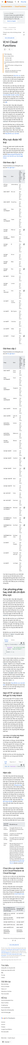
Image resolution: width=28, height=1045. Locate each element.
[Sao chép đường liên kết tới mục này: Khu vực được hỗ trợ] (7, 143)
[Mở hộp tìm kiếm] (15, 2)
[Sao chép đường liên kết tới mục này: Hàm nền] (12, 773)
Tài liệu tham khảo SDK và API (8, 970)
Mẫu (2, 972)
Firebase (5, 27)
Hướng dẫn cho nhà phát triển (8, 968)
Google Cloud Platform (6, 1029)
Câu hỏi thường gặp (5, 1012)
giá (6, 102)
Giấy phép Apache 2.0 (6, 952)
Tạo (15, 29)
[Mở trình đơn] (2, 2)
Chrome (3, 1024)
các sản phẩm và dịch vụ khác (11, 95)
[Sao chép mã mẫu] (24, 643)
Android (3, 1022)
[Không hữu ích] (24, 35)
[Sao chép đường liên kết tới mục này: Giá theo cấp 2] (17, 349)
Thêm (20, 762)
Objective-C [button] (13, 762)
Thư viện (3, 975)
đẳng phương (18, 785)
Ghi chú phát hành (5, 1007)
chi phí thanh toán (19, 894)
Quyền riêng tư (11, 1038)
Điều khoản (3, 1038)
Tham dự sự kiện (5, 993)
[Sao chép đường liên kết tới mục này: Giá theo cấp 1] (17, 163)
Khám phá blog (4, 984)
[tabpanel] (14, 649)
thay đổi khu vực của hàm (12, 133)
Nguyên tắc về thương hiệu (7, 1010)
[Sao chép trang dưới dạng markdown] (9, 49)
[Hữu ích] (24, 32)
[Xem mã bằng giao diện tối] (21, 643)
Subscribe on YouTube (6, 991)
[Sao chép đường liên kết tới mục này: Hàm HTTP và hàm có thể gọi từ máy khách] (23, 695)
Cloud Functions (20, 6)
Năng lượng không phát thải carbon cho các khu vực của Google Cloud (13, 156)
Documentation (6, 6)
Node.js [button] (6, 640)
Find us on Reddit (5, 986)
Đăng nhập (23, 1)
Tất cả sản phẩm (5, 1031)
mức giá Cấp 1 (11, 167)
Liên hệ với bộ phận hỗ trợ (7, 1000)
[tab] (6, 640)
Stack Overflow (5, 1002)
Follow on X (3, 989)
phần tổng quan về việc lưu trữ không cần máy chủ (17, 862)
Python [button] (13, 640)
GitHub (3, 977)
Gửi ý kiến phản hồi (9, 38)
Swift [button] (5, 762)
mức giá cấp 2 (11, 353)
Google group (4, 1005)
